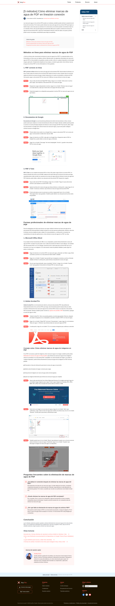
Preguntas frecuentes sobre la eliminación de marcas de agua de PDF (42, 45)
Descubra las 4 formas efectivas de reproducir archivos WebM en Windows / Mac (45, 534)
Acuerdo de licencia (92, 603)
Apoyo (95, 2)
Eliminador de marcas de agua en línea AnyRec (35, 355)
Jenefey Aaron (47, 18)
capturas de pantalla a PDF (56, 310)
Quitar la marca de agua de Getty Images (88, 22)
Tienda (69, 2)
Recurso (87, 2)
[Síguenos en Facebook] (83, 594)
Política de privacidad (81, 603)
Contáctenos (45, 588)
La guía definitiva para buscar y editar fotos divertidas (38, 539)
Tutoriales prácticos (64, 591)
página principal (46, 574)
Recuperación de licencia (66, 588)
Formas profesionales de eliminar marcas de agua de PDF (40, 43)
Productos (78, 2)
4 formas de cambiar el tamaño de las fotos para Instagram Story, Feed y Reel (44, 541)
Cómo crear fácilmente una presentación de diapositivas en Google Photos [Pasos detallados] (48, 536)
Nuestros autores (46, 591)
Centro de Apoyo (64, 585)
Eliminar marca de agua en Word (88, 26)
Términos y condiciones (69, 603)
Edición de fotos (55, 18)
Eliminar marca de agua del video (88, 19)
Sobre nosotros (45, 585)
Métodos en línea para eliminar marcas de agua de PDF (39, 41)
